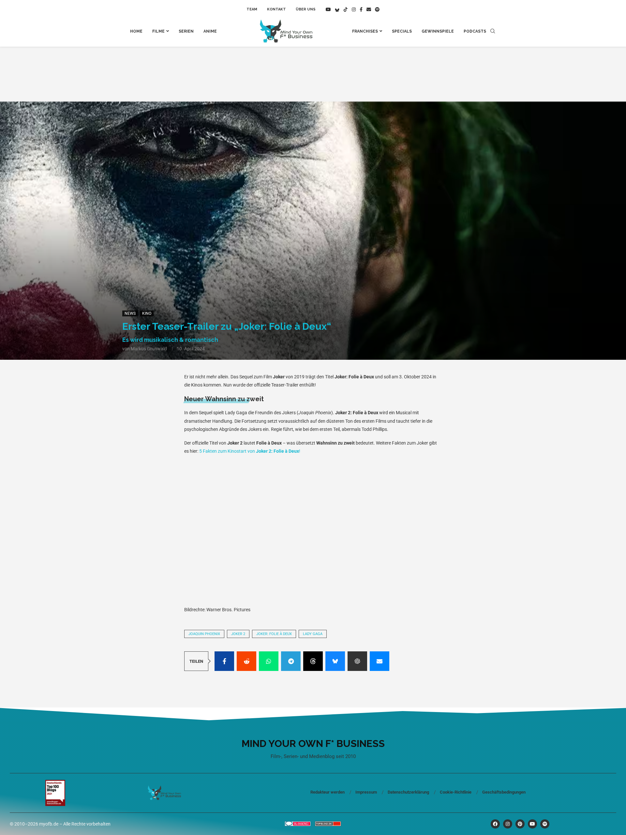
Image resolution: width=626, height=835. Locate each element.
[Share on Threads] (313, 661)
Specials (402, 31)
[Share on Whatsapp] (268, 661)
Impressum (366, 792)
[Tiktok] (345, 9)
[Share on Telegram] (291, 661)
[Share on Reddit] (246, 661)
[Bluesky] (337, 9)
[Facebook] (361, 9)
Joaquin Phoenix (204, 634)
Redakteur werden (327, 792)
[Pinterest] (520, 823)
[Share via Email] (379, 661)
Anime (210, 31)
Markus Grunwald (149, 348)
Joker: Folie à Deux (274, 634)
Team (251, 9)
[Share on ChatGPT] (357, 661)
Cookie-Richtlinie (455, 792)
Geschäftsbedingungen (504, 792)
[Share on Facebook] (224, 661)
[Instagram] (353, 9)
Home (136, 31)
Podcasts (475, 31)
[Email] (368, 9)
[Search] (492, 31)
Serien (186, 31)
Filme (158, 31)
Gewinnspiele (438, 31)
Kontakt (276, 9)
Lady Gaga (312, 634)
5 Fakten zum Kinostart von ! (249, 451)
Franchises (365, 31)
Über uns (306, 9)
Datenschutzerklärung (408, 792)
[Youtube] (328, 9)
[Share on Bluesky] (335, 661)
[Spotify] (377, 9)
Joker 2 (238, 634)
